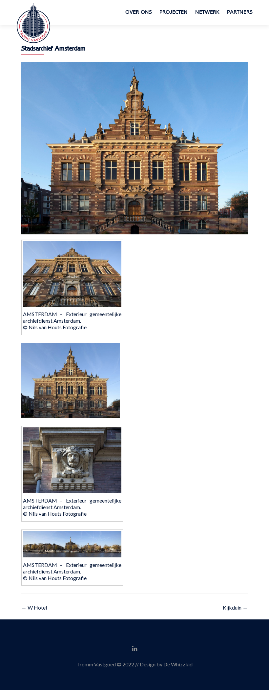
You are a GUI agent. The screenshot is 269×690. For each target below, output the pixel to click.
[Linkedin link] (134, 648)
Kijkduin (235, 607)
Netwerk (207, 12)
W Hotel (34, 607)
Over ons (138, 12)
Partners (240, 12)
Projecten (173, 12)
